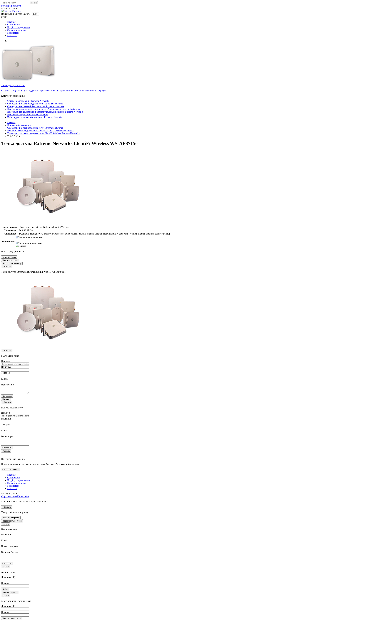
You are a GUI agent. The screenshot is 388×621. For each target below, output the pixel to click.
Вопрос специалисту (11, 263)
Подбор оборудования (18, 27)
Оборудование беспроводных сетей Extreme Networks (35, 103)
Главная (11, 22)
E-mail (4, 378)
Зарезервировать (10, 260)
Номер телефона (9, 546)
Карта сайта (23, 496)
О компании (13, 24)
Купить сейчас (9, 257)
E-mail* (5, 540)
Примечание (7, 384)
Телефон (5, 373)
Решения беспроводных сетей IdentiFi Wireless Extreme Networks (40, 130)
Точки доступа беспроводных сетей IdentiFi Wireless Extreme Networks (43, 133)
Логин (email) (8, 577)
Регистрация (7, 5)
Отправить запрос (10, 469)
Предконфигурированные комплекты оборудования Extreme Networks (43, 109)
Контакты (12, 35)
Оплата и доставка (17, 30)
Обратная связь (9, 496)
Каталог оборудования (19, 125)
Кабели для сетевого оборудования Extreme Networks (34, 117)
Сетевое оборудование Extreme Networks (28, 101)
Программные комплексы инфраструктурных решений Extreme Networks (45, 112)
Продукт (5, 361)
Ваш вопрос (7, 436)
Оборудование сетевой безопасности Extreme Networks (35, 106)
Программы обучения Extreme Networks (27, 114)
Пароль (5, 583)
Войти (17, 5)
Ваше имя (6, 367)
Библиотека (13, 32)
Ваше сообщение (10, 552)
